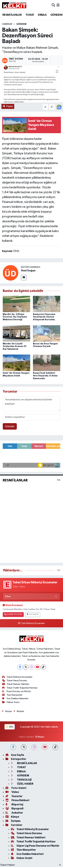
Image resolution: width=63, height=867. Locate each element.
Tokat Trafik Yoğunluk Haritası (22, 688)
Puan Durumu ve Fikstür (19, 691)
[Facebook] (20, 667)
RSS (11, 727)
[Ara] (53, 5)
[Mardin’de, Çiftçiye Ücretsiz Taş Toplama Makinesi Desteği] (16, 304)
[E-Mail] (23, 277)
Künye (8, 711)
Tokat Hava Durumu (17, 680)
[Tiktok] (43, 667)
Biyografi (17, 808)
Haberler (7, 24)
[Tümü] (58, 570)
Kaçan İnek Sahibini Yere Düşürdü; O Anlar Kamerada (45, 376)
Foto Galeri (18, 788)
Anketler (17, 812)
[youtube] (45, 747)
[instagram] (34, 747)
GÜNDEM (56, 14)
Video (15, 792)
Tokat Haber (7, 865)
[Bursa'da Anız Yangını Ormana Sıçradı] (46, 333)
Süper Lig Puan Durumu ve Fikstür (37, 845)
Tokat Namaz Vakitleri (18, 684)
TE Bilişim (39, 737)
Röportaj (17, 804)
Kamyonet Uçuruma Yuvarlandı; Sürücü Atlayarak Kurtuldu (44, 317)
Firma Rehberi (20, 800)
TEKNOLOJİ (24, 779)
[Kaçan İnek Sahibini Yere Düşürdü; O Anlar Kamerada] (46, 362)
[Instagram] (31, 667)
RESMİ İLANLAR (12, 14)
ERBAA (42, 14)
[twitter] (23, 747)
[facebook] (13, 747)
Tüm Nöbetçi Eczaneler (33, 623)
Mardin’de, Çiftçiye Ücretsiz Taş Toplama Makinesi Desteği (15, 317)
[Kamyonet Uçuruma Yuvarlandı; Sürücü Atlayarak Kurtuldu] (46, 304)
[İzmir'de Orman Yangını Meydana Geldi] (16, 362)
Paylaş (9, 106)
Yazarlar (16, 796)
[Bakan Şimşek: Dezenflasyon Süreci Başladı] (31, 84)
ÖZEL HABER (24, 783)
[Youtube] (37, 667)
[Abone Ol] (59, 107)
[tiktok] (55, 747)
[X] (25, 667)
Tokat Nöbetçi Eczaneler (19, 677)
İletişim (20, 711)
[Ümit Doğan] (10, 272)
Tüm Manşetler (14, 695)
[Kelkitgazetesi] (14, 5)
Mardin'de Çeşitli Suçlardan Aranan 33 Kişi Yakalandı (14, 346)
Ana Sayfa (17, 755)
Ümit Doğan (28, 270)
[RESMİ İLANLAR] (58, 480)
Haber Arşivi (13, 702)
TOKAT (30, 14)
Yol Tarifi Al (33, 614)
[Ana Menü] (58, 5)
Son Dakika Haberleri (17, 698)
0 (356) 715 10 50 (14, 614)
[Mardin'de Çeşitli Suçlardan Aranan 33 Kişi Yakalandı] (16, 333)
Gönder (10, 426)
